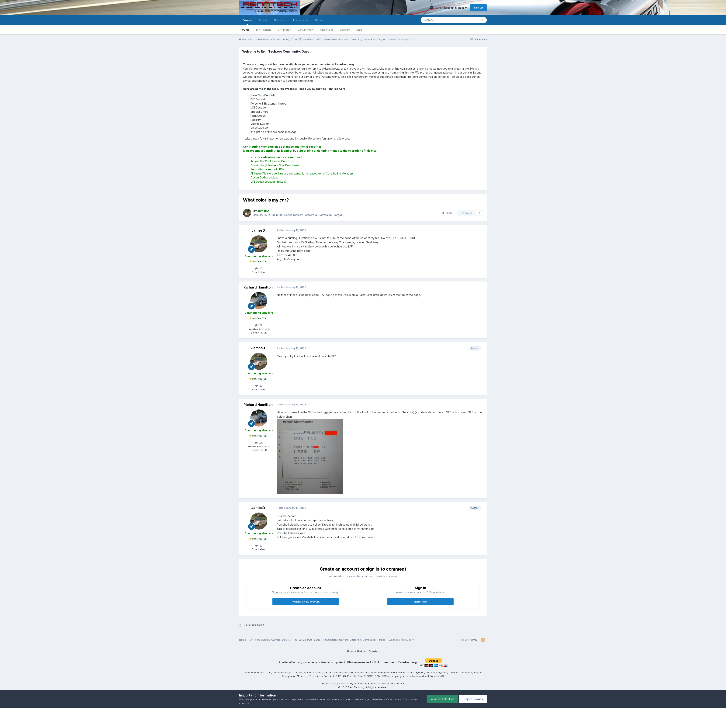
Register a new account (306, 601)
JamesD (258, 230)
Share (448, 212)
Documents (305, 29)
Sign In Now (420, 601)
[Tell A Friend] (431, 7)
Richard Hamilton (258, 287)
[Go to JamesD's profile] (247, 213)
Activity (263, 20)
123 (260, 268)
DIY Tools (284, 29)
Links (359, 29)
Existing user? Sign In (450, 7)
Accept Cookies (444, 699)
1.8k (260, 325)
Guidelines (280, 20)
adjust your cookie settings (353, 699)
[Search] (483, 20)
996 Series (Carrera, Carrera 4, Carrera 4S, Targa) (310, 214)
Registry (345, 29)
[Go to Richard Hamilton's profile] (258, 300)
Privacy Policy (356, 651)
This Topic (467, 20)
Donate (319, 20)
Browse (247, 20)
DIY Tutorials (263, 29)
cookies (263, 699)
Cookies (373, 651)
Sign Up (478, 7)
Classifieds (326, 29)
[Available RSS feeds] (483, 640)
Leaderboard (301, 20)
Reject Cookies (473, 699)
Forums (244, 29)
